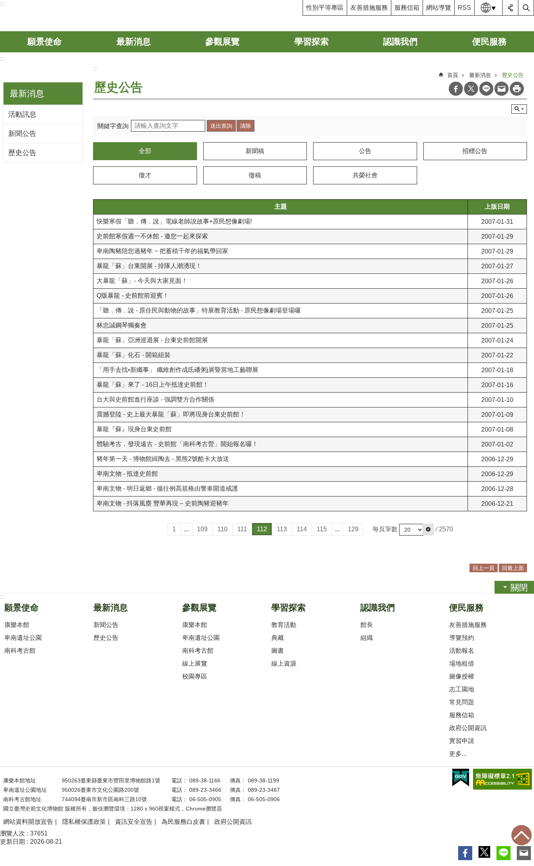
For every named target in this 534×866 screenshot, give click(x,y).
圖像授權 (461, 676)
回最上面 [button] (513, 568)
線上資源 (283, 663)
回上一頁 (484, 568)
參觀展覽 (222, 41)
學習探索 (311, 41)
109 (202, 529)
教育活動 (283, 624)
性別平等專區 (325, 7)
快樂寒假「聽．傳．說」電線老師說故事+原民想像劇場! (174, 221)
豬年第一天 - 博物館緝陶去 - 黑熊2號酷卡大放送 (163, 458)
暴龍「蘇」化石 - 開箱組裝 (133, 355)
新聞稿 (254, 151)
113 (282, 529)
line (486, 89)
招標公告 (474, 151)
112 (262, 529)
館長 (366, 624)
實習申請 (461, 740)
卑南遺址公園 (23, 637)
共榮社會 (365, 175)
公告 (365, 151)
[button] (428, 529)
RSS (464, 7)
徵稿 (255, 175)
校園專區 (194, 676)
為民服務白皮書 (183, 821)
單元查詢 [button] (519, 109)
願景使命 (44, 41)
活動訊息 (22, 114)
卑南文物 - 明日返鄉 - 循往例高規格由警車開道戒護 (167, 488)
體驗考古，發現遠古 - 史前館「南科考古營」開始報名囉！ (177, 444)
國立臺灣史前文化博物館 (60, 15)
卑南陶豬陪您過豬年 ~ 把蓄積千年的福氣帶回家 (162, 251)
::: (2, 58)
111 (242, 529)
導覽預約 (461, 637)
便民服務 (489, 41)
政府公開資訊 (468, 728)
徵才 (145, 175)
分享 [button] (510, 8)
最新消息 (133, 41)
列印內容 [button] (517, 89)
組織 (366, 637)
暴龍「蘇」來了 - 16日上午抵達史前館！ (153, 384)
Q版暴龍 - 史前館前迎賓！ (133, 295)
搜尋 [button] (526, 8)
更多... (457, 753)
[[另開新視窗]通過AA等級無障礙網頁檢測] (502, 779)
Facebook (456, 89)
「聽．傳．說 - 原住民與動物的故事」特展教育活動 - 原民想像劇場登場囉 (199, 310)
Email (502, 89)
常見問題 (461, 702)
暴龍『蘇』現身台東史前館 (134, 429)
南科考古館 (20, 650)
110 (222, 529)
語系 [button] (489, 8)
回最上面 (521, 835)
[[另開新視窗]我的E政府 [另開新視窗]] (460, 778)
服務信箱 (406, 7)
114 (302, 529)
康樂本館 (16, 624)
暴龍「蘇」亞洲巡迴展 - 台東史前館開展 (152, 340)
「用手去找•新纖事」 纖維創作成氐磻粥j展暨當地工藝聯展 (177, 369)
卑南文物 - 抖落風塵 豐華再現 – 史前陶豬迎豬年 (163, 503)
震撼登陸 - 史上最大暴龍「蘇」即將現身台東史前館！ (171, 414)
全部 (145, 151)
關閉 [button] (519, 588)
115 (322, 529)
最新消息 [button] (27, 93)
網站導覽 (438, 7)
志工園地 (461, 689)
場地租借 (461, 663)
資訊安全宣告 (133, 821)
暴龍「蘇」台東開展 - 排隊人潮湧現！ (149, 265)
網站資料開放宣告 (28, 821)
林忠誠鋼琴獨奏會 (122, 325)
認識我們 (400, 41)
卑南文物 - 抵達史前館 (127, 473)
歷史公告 (22, 153)
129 (353, 529)
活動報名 (461, 650)
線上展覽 (194, 663)
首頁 (452, 75)
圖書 (277, 650)
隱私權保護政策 (84, 821)
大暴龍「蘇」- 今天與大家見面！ (142, 280)
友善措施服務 (369, 7)
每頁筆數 (385, 529)
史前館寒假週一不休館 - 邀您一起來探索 (152, 236)
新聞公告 (22, 133)
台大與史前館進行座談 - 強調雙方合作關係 (155, 399)
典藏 (277, 637)
